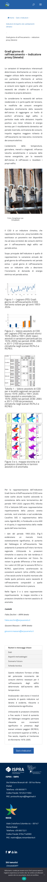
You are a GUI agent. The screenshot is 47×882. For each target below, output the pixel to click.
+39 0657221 (21, 830)
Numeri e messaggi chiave (19, 647)
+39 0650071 (21, 789)
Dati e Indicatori (23, 750)
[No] (44, 875)
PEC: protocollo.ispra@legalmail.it (21, 796)
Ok (24, 878)
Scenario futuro (15, 661)
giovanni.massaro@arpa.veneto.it (19, 631)
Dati (10, 652)
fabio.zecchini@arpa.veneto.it (17, 620)
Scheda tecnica (15, 665)
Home (11, 17)
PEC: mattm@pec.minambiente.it (20, 837)
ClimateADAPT (12, 865)
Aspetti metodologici (17, 656)
